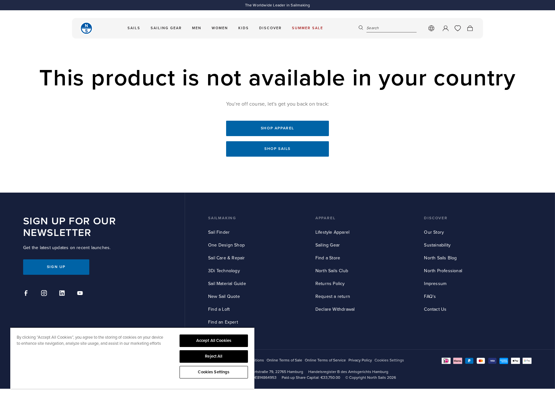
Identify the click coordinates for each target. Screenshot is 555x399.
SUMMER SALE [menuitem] (307, 28)
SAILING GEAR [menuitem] (166, 28)
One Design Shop (226, 245)
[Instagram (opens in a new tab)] (45, 294)
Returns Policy (330, 283)
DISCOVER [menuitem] (270, 28)
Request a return (332, 296)
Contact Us (435, 309)
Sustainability (437, 245)
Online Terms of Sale (284, 360)
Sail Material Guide (227, 283)
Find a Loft (219, 309)
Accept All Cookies (213, 340)
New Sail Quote (224, 296)
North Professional (443, 270)
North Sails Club (331, 270)
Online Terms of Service (325, 360)
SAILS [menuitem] (134, 28)
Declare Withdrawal (335, 309)
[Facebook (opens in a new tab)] (27, 294)
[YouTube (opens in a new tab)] (81, 294)
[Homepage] (86, 28)
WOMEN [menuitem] (220, 28)
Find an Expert (223, 322)
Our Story (434, 232)
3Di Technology (224, 270)
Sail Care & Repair (226, 258)
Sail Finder (219, 232)
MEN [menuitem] (196, 28)
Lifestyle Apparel (332, 232)
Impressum (435, 283)
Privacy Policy (360, 360)
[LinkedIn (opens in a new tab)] (63, 294)
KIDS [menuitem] (243, 28)
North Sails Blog (440, 258)
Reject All (213, 356)
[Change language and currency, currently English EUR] (431, 28)
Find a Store (327, 258)
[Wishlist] (458, 28)
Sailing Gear (327, 245)
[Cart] (470, 28)
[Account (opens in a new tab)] (445, 28)
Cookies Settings (213, 372)
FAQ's (430, 296)
